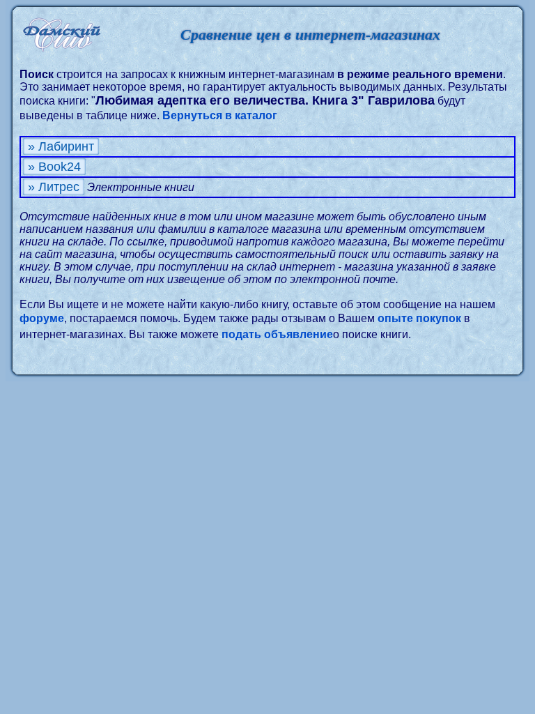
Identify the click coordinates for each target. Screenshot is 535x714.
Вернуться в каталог (219, 115)
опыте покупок (419, 318)
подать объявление (277, 334)
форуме (42, 318)
